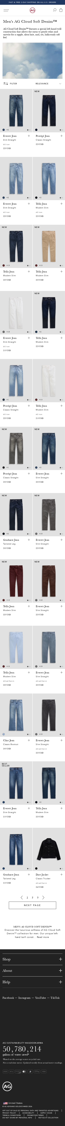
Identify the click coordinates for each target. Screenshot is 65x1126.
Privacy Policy (9, 1113)
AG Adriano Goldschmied (16, 1106)
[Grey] (3, 332)
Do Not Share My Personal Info (17, 1118)
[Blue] (3, 130)
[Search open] (54, 10)
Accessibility (28, 1113)
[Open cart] (60, 10)
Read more (43, 937)
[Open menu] (6, 10)
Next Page (32, 905)
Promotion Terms (35, 1115)
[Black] (3, 467)
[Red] (3, 265)
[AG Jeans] (32, 10)
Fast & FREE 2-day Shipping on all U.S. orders (32, 2)
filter (13, 84)
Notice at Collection (48, 1118)
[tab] (27, 130)
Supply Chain (46, 1113)
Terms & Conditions (12, 1115)
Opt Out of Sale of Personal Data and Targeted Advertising (31, 1110)
